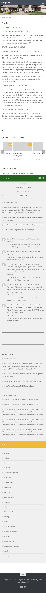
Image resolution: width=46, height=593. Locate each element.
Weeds (6, 551)
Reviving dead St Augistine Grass (29, 239)
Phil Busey (10, 264)
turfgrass (5, 2)
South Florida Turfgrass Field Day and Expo (19, 230)
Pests (6, 521)
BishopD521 (11, 239)
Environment (8, 477)
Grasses (7, 492)
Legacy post (9, 27)
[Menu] (43, 2)
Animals (6, 453)
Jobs (5, 507)
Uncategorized (9, 541)
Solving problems (10, 526)
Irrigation (7, 502)
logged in (15, 173)
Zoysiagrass (8, 556)
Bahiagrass (7, 458)
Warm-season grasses (11, 546)
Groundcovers (9, 497)
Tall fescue (7, 536)
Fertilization (7, 487)
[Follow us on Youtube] (39, 178)
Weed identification (10, 202)
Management (8, 512)
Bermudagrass (8, 17)
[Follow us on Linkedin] (43, 178)
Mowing (6, 517)
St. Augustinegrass (10, 531)
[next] (43, 152)
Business (7, 468)
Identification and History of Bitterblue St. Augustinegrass (23, 225)
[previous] (2, 152)
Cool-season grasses (11, 473)
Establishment (8, 482)
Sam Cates (11, 305)
